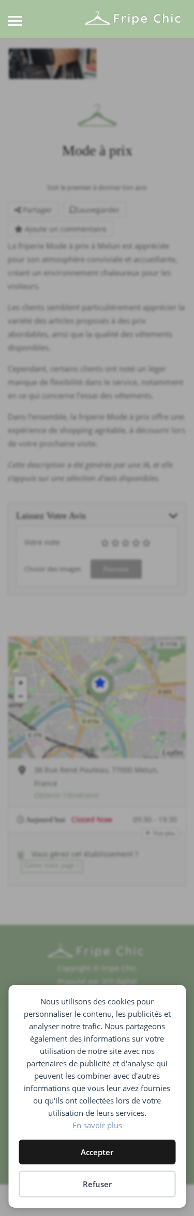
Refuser (97, 1184)
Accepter (97, 1152)
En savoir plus (97, 1125)
